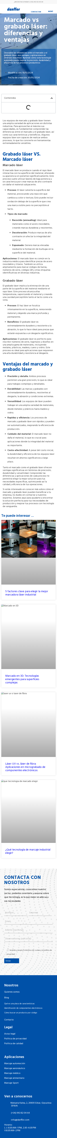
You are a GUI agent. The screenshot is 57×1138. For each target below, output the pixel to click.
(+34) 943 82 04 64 (36, 2)
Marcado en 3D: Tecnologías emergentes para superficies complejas (22, 679)
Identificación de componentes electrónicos (23, 1008)
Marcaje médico (12, 1073)
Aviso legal (9, 1034)
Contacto (9, 1020)
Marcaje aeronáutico (14, 1068)
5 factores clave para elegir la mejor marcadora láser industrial (26, 593)
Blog (6, 998)
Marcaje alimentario (14, 1078)
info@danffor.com (20, 1120)
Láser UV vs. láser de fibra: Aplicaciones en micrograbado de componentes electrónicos (25, 767)
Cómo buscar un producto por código (20, 1012)
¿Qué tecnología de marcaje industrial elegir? (27, 851)
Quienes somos (12, 992)
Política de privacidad (15, 1039)
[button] (52, 98)
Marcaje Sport (11, 1083)
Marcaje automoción (15, 1063)
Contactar (36, 12)
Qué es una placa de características (19, 1003)
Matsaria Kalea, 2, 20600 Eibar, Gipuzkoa (30, 1103)
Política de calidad (13, 1043)
